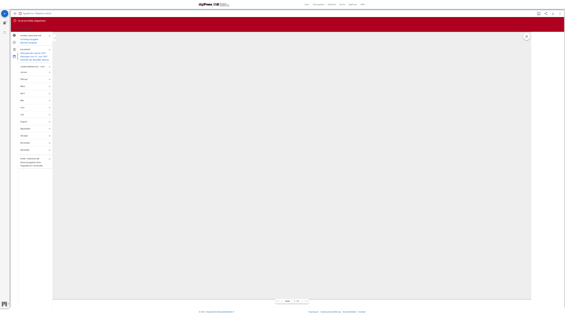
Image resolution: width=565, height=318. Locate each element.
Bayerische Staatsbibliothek (219, 312)
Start (307, 4)
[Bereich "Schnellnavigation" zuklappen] (49, 36)
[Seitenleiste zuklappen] (55, 38)
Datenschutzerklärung (331, 312)
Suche (342, 4)
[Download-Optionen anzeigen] (552, 13)
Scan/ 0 (292, 301)
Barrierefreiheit (349, 312)
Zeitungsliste (318, 4)
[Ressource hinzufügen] (4, 13)
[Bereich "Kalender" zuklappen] (49, 50)
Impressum (313, 312)
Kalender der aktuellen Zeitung (34, 60)
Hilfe (362, 4)
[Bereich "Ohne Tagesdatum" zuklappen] (49, 159)
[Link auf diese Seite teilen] (545, 13)
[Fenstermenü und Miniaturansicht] (538, 13)
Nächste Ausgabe (28, 43)
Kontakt (362, 312)
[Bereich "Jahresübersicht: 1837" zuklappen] (49, 67)
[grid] (547, 170)
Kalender (332, 4)
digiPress (353, 4)
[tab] (14, 35)
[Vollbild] (4, 32)
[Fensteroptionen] (560, 13)
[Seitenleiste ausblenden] (15, 13)
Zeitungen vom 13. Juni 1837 (34, 56)
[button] (287, 28)
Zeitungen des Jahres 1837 (33, 53)
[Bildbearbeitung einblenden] (526, 36)
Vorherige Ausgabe (29, 39)
